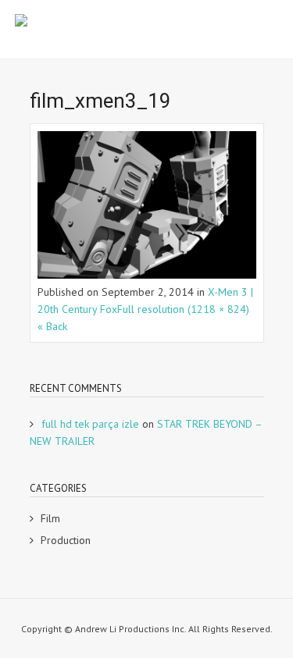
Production (66, 540)
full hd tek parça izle (90, 424)
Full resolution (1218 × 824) (183, 309)
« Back (52, 326)
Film (50, 518)
